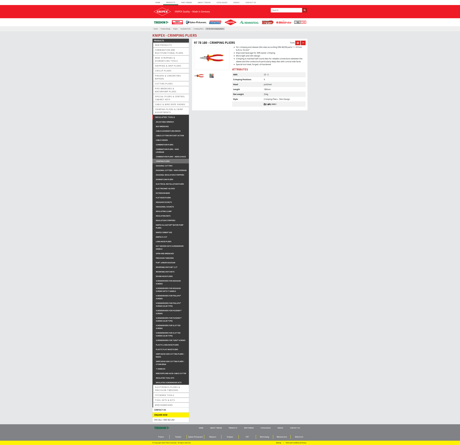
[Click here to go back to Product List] (303, 43)
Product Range (165, 29)
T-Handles (160, 369)
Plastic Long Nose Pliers (167, 345)
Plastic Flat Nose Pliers (167, 349)
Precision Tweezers (165, 258)
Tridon (161, 437)
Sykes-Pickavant (195, 437)
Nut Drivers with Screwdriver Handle (170, 247)
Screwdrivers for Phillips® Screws (168, 297)
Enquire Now (160, 414)
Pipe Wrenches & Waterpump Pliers (165, 90)
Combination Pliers (164, 144)
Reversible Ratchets (165, 271)
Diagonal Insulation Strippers (170, 175)
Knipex (175, 29)
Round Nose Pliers (164, 276)
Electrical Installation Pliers (170, 184)
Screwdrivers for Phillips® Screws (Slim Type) (168, 304)
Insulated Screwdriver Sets (169, 382)
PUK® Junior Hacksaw (165, 262)
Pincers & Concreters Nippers (168, 77)
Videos (236, 2)
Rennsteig (264, 437)
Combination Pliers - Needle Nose (171, 156)
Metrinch (299, 437)
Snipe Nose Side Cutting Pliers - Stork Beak (170, 362)
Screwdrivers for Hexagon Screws (168, 282)
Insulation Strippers (165, 220)
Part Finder (186, 2)
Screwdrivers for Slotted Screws (168, 326)
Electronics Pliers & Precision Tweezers (167, 389)
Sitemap (278, 443)
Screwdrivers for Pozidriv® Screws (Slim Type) (168, 319)
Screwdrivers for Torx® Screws (170, 340)
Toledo (178, 437)
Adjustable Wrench (165, 122)
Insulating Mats (163, 216)
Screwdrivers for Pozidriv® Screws (168, 312)
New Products (163, 45)
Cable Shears (162, 140)
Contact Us (250, 2)
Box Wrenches (162, 126)
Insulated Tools (186, 29)
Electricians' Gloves (165, 188)
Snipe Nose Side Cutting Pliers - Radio (170, 355)
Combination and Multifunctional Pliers (169, 51)
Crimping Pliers (198, 29)
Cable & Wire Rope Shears (170, 104)
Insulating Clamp (164, 211)
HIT (247, 437)
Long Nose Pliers (163, 241)
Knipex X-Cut (161, 237)
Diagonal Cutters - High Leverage (171, 170)
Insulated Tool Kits (165, 378)
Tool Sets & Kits (165, 400)
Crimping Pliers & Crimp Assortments (169, 111)
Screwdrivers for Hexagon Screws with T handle (168, 289)
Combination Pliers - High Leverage (167, 150)
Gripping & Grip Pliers (168, 65)
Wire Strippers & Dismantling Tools (166, 59)
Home (157, 2)
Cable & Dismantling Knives (168, 131)
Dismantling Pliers (164, 179)
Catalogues (221, 2)
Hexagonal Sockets (165, 206)
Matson (212, 437)
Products (170, 2)
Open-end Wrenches (165, 253)
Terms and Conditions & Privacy (296, 443)
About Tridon (204, 2)
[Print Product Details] (297, 43)
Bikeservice (282, 437)
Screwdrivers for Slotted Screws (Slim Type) (168, 334)
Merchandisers (164, 405)
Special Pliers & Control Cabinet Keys (170, 98)
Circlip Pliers (163, 70)
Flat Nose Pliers (163, 197)
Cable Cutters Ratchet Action (170, 135)
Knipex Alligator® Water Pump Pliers (169, 226)
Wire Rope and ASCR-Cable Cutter (171, 373)
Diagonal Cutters (164, 165)
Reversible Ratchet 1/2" (166, 267)
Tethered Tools (164, 395)
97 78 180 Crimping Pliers (215, 29)
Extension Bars (163, 193)
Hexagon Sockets (164, 202)
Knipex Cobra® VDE (164, 232)
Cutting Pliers (164, 83)
